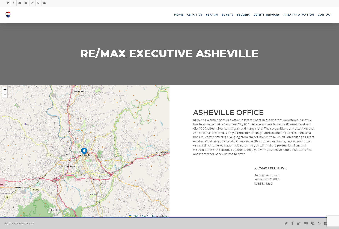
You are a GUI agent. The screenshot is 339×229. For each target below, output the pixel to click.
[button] (84, 151)
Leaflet (134, 216)
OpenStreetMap (149, 216)
